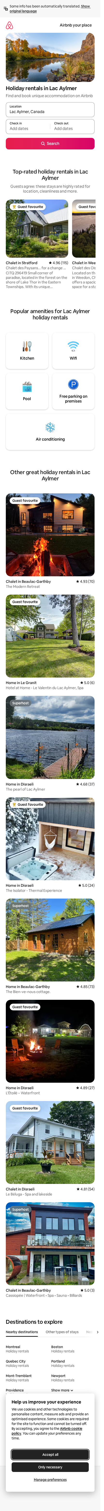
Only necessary (50, 1467)
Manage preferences (50, 1479)
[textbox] (28, 129)
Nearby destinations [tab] (22, 1332)
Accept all (50, 1454)
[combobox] (50, 112)
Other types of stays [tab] (62, 1332)
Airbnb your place (76, 25)
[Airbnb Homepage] (9, 25)
